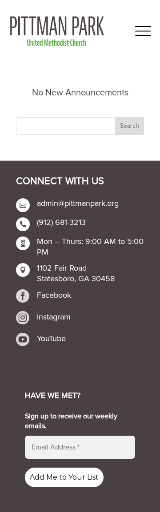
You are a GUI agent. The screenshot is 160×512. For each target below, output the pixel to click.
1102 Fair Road (62, 268)
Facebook (54, 295)
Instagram (54, 317)
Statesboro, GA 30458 (76, 279)
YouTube (51, 338)
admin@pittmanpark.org (78, 203)
